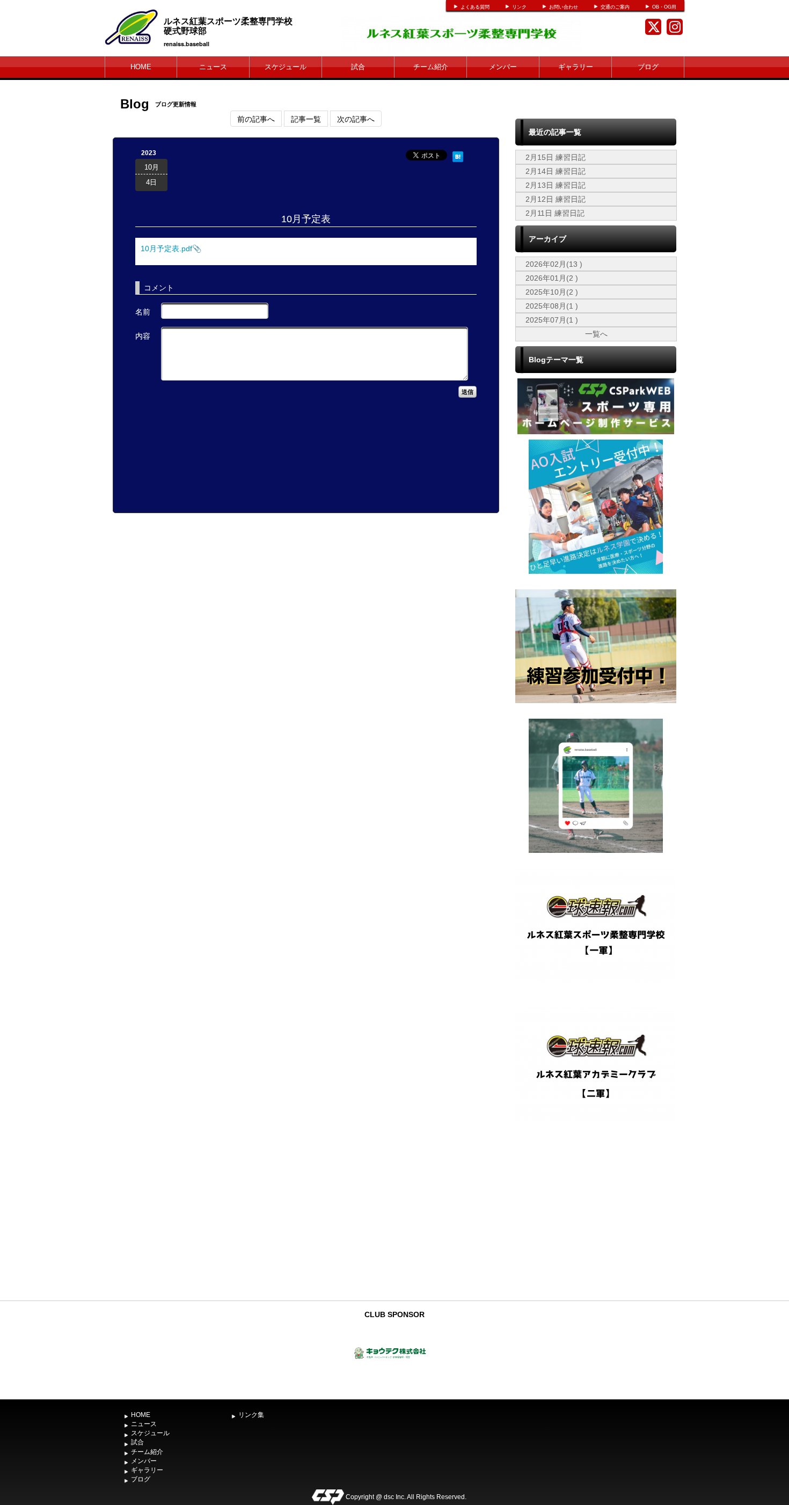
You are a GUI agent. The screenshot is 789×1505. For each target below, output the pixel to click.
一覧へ (596, 334)
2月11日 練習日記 (555, 213)
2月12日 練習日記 (555, 199)
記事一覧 (306, 118)
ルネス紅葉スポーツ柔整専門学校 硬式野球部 (245, 25)
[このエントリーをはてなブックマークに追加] (457, 155)
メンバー (503, 67)
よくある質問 (475, 7)
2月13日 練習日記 (555, 185)
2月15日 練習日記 (555, 157)
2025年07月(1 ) (551, 320)
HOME (140, 67)
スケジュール (285, 67)
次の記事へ (356, 118)
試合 (358, 67)
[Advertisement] (595, 1215)
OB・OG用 (664, 7)
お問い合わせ (563, 7)
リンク (519, 7)
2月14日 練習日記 (555, 171)
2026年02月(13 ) (553, 264)
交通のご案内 (615, 7)
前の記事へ (256, 118)
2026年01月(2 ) (551, 278)
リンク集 (251, 1415)
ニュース (213, 67)
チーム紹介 (430, 67)
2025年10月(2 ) (551, 292)
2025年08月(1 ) (551, 306)
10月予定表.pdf (166, 248)
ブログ (648, 67)
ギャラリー (575, 67)
